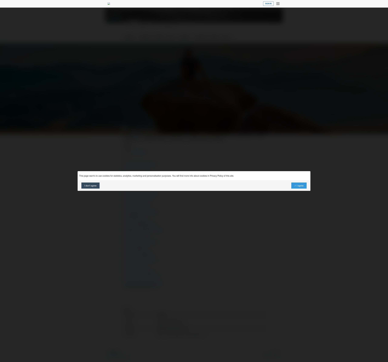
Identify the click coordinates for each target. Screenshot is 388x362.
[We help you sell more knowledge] (109, 3)
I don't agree (90, 185)
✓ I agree (299, 185)
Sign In (268, 4)
